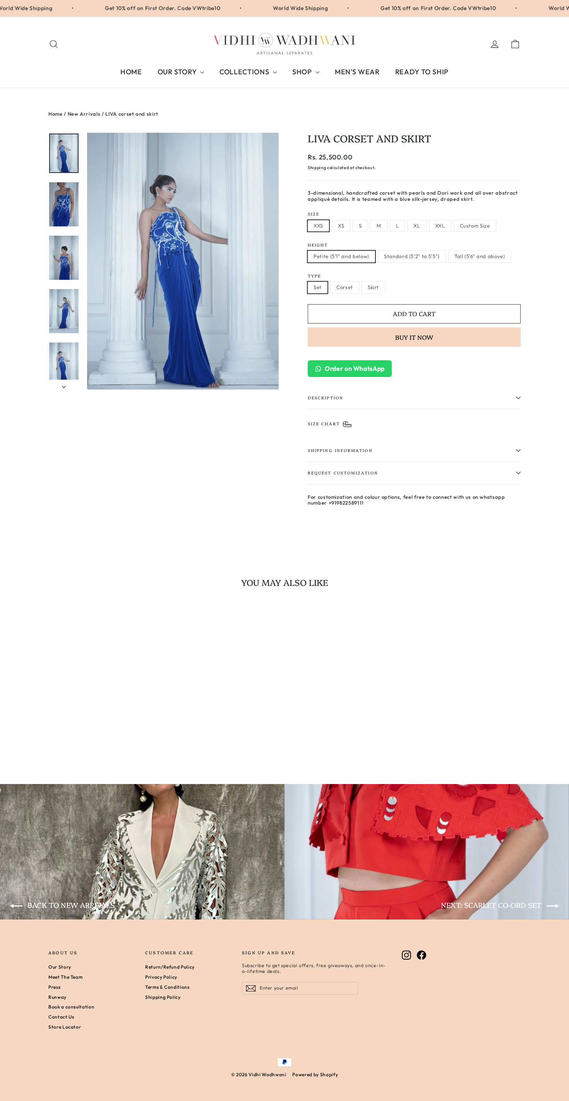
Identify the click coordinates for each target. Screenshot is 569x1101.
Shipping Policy (163, 997)
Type (314, 276)
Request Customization (343, 473)
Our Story (59, 967)
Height (318, 245)
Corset (344, 287)
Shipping (317, 167)
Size (313, 214)
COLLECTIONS (245, 71)
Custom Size (475, 226)
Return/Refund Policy (170, 967)
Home (55, 114)
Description (325, 398)
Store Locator (64, 1027)
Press (54, 987)
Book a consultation (71, 1007)
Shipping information (340, 450)
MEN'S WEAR (357, 71)
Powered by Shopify (315, 1074)
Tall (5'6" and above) (479, 256)
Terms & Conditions (167, 987)
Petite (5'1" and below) (341, 256)
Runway (57, 997)
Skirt (373, 287)
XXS (318, 226)
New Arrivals (84, 114)
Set (318, 287)
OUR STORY (178, 71)
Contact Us (61, 1017)
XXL (440, 226)
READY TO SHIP (422, 71)
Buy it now (414, 337)
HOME (131, 71)
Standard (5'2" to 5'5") (412, 256)
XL (416, 226)
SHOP (303, 71)
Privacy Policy (161, 977)
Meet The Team (65, 977)
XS (341, 226)
